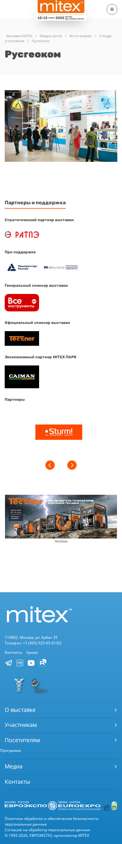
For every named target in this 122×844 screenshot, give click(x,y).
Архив (32, 652)
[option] (58, 433)
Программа (10, 750)
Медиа (14, 766)
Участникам (21, 724)
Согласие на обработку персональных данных (47, 829)
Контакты (13, 652)
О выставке (20, 709)
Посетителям (22, 740)
